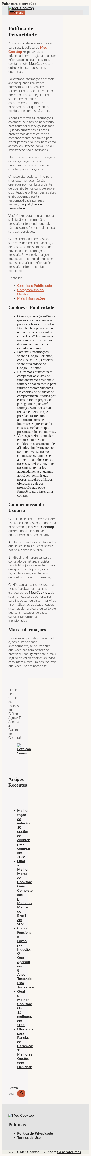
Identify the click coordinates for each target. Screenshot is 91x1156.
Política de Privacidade (35, 1133)
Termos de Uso (29, 1137)
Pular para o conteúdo (19, 4)
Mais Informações (31, 298)
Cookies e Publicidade (34, 286)
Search (13, 1088)
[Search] (21, 1093)
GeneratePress (69, 1152)
